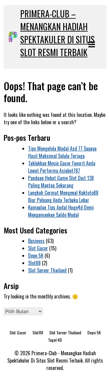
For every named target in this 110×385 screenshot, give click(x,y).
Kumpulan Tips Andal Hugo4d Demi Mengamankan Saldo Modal (61, 211)
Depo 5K (35, 255)
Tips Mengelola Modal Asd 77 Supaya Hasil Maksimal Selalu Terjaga (62, 152)
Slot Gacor (38, 248)
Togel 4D (55, 340)
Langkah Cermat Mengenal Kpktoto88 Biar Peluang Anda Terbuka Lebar (63, 196)
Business (36, 240)
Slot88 (34, 263)
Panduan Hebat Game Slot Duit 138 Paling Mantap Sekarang (61, 181)
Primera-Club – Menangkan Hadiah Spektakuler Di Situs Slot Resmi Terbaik (57, 33)
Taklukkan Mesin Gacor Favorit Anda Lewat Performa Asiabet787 (61, 167)
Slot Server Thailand (47, 270)
